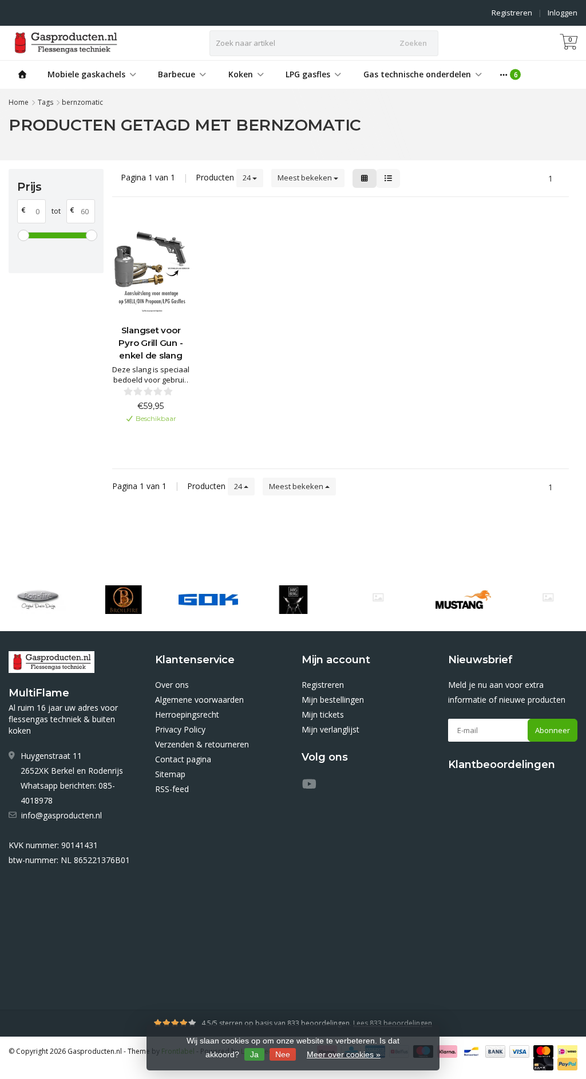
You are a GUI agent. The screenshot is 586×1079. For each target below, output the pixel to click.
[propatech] (547, 597)
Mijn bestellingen (333, 699)
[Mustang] (378, 597)
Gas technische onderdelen (417, 74)
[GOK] (208, 599)
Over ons (172, 684)
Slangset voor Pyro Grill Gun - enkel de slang (150, 343)
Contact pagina (183, 759)
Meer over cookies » (344, 1054)
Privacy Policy (180, 729)
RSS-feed (172, 788)
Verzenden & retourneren (202, 744)
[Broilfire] (123, 599)
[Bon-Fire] (38, 599)
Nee (282, 1054)
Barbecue (176, 74)
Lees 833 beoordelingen (392, 1023)
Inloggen (562, 12)
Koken (240, 74)
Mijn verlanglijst (330, 729)
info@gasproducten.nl (61, 815)
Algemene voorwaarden (199, 699)
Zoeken (413, 43)
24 (247, 177)
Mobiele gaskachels (86, 74)
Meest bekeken (306, 177)
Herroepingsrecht (187, 714)
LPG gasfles (308, 74)
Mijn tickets (323, 714)
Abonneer (552, 730)
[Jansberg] (293, 599)
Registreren (512, 12)
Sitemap (170, 774)
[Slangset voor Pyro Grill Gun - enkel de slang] (151, 267)
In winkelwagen (145, 437)
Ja (254, 1054)
